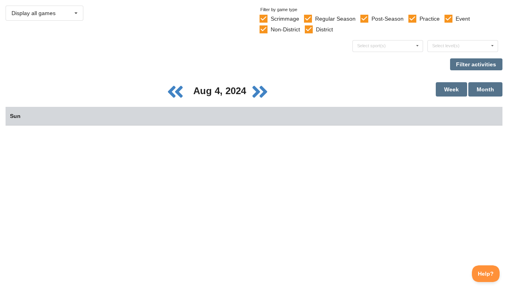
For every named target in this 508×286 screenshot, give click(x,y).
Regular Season (335, 18)
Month (485, 89)
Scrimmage (285, 18)
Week (451, 89)
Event (463, 18)
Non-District (285, 29)
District (324, 29)
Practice (429, 18)
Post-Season (387, 18)
